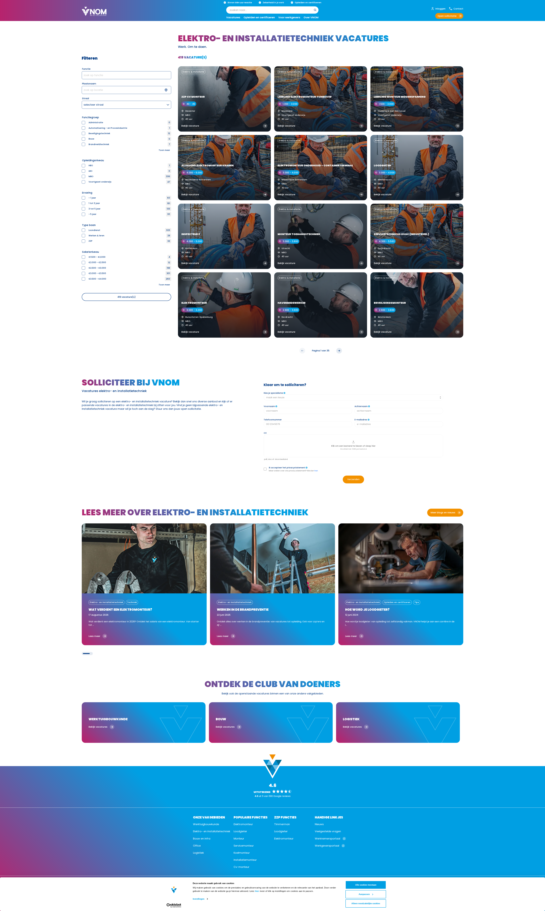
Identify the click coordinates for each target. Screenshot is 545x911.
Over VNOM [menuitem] (311, 17)
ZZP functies (285, 817)
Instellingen (198, 899)
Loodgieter (240, 831)
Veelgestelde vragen (328, 831)
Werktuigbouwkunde (206, 824)
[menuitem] (272, 10)
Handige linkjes (329, 817)
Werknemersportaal (327, 838)
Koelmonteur (242, 853)
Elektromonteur (243, 824)
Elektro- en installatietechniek (211, 831)
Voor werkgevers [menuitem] (289, 17)
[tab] (86, 653)
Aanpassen (364, 894)
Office (197, 845)
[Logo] (94, 13)
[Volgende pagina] (339, 351)
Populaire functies (251, 817)
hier (257, 891)
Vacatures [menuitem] (233, 17)
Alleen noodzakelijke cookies (365, 903)
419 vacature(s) (126, 297)
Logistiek (198, 853)
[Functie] (126, 75)
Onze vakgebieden (209, 817)
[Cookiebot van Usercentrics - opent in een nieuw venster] (174, 905)
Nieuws (319, 824)
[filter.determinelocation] (167, 90)
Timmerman (282, 824)
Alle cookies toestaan (365, 885)
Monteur (239, 838)
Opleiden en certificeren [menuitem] (259, 17)
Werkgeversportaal (327, 845)
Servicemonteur (244, 845)
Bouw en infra (201, 838)
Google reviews (282, 796)
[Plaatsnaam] (126, 90)
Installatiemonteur (245, 860)
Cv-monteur (241, 867)
